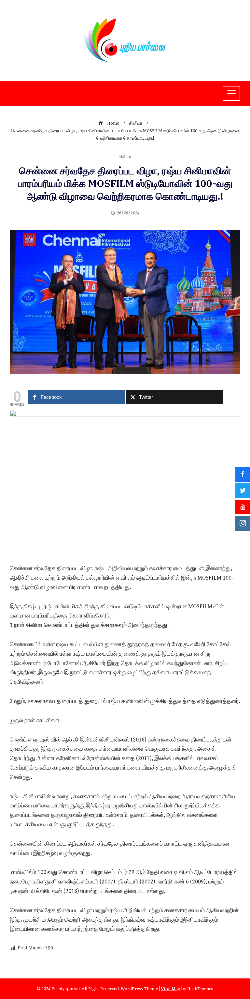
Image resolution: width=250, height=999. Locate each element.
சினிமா (125, 157)
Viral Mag (170, 988)
